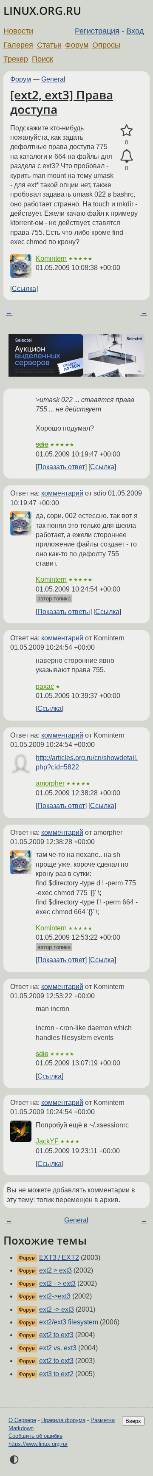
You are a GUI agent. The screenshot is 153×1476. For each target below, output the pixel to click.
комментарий (62, 493)
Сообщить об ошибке (35, 1436)
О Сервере (22, 1420)
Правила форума (63, 1420)
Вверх (133, 1421)
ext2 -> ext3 (56, 1309)
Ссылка (24, 288)
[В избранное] (126, 130)
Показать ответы (63, 611)
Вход (135, 31)
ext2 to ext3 (56, 1334)
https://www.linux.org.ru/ (38, 1444)
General (53, 79)
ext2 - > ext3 (57, 1283)
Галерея (18, 45)
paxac (45, 686)
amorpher (50, 783)
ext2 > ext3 (55, 1270)
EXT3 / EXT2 (59, 1257)
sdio (42, 444)
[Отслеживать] (126, 156)
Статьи (49, 45)
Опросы (106, 45)
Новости (18, 31)
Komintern (51, 258)
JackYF (47, 1141)
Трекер (15, 59)
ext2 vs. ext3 (57, 1348)
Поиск (42, 59)
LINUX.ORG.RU (42, 10)
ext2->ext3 (55, 1296)
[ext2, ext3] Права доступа (61, 102)
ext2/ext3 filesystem (68, 1322)
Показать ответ (61, 466)
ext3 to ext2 (56, 1373)
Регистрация (97, 31)
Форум (76, 45)
